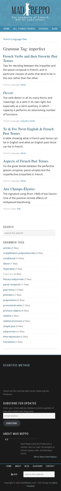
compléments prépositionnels (19, 253)
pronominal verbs (12, 305)
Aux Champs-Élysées (19, 188)
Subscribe (11, 423)
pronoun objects (12, 310)
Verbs (23, 84)
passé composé (11, 284)
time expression (11, 336)
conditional (9, 258)
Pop (19, 208)
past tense (8, 289)
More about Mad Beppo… (46, 456)
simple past (9, 326)
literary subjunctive (13, 279)
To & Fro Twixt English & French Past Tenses (28, 131)
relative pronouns (12, 321)
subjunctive (9, 331)
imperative (9, 268)
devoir (6, 263)
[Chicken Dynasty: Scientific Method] (26, 387)
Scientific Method (16, 365)
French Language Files (15, 39)
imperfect (8, 274)
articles (7, 248)
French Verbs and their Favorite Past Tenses (30, 58)
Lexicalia (25, 121)
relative (7, 315)
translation (9, 341)
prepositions (10, 300)
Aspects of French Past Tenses (25, 161)
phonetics (8, 294)
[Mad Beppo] (30, 12)
